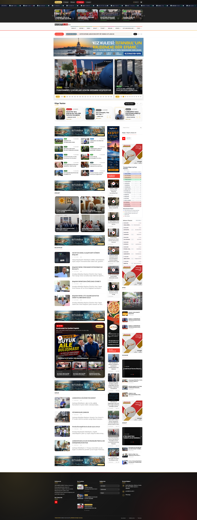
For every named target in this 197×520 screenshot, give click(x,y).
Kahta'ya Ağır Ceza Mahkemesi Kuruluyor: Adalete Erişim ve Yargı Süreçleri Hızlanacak (134, 454)
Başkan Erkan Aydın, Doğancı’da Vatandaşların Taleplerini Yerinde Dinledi (91, 211)
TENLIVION (57, 517)
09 (82, 96)
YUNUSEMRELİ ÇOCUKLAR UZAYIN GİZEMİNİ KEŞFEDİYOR (90, 498)
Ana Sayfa (103, 486)
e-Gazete (88, 2)
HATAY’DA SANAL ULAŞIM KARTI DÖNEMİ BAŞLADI (86, 254)
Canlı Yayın (81, 2)
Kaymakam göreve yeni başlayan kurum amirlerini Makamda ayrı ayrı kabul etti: (97, 166)
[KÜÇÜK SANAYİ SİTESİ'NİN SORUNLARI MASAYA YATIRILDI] (125, 388)
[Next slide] (140, 103)
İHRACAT (73, 28)
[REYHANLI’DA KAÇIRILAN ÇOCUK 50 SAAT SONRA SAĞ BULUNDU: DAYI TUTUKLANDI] (125, 449)
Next (141, 301)
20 (111, 96)
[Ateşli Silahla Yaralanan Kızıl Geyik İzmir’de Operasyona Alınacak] (113, 232)
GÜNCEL (117, 28)
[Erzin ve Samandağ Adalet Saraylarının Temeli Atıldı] (125, 462)
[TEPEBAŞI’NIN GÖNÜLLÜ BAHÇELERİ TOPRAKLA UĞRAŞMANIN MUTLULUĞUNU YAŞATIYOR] (85, 149)
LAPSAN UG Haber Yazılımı (76, 517)
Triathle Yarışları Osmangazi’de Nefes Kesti (84, 34)
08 (136, 96)
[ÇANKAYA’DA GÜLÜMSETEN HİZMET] (85, 141)
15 (98, 96)
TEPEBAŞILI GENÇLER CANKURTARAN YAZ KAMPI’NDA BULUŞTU (130, 301)
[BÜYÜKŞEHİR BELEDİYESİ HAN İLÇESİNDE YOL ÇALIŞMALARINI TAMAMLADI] (59, 173)
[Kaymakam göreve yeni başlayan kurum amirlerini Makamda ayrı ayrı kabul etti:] (85, 165)
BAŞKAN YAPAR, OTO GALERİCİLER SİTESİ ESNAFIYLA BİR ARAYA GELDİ (85, 296)
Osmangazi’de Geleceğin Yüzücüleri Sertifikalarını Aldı (113, 458)
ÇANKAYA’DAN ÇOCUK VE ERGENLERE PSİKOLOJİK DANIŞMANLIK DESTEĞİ (88, 442)
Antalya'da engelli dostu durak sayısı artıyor (86, 426)
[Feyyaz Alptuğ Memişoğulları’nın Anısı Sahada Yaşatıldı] (85, 157)
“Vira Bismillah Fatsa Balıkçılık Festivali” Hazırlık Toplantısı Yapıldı (131, 369)
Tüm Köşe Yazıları (129, 103)
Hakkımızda (103, 489)
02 (64, 96)
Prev (123, 301)
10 (85, 96)
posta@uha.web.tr (130, 491)
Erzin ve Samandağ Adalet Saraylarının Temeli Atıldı (135, 461)
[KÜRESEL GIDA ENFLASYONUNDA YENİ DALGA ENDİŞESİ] (125, 395)
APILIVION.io (4, 5)
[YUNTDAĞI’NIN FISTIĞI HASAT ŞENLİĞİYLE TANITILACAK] (59, 165)
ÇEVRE (65, 146)
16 (100, 96)
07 (77, 96)
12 (90, 96)
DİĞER (92, 162)
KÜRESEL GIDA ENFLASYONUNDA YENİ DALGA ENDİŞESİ (134, 394)
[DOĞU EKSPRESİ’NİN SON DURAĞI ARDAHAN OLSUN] (113, 270)
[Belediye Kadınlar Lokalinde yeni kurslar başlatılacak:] (85, 173)
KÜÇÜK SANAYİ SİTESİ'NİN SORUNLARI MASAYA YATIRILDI (135, 387)
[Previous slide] (137, 103)
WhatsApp (128, 494)
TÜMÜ (138, 28)
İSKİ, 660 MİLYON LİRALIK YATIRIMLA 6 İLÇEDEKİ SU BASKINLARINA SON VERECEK (113, 366)
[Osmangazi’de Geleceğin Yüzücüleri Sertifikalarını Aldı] (113, 452)
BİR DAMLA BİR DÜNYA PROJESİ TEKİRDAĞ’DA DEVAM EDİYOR (71, 150)
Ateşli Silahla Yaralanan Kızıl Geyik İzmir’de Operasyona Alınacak (114, 240)
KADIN (92, 170)
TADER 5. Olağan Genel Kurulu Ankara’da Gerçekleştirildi (114, 191)
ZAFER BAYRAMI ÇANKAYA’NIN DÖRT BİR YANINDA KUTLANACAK (90, 508)
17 (103, 96)
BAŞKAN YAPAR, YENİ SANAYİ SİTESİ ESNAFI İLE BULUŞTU (87, 268)
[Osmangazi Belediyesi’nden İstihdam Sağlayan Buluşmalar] (125, 381)
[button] (56, 76)
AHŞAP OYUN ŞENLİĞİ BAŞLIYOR (134, 313)
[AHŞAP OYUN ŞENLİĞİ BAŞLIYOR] (125, 313)
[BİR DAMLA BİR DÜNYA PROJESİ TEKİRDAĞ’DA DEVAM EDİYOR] (59, 149)
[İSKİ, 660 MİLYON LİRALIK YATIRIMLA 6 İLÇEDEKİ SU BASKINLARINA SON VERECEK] (113, 358)
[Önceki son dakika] (139, 34)
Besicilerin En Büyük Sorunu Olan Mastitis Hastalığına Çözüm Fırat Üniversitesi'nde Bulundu (113, 440)
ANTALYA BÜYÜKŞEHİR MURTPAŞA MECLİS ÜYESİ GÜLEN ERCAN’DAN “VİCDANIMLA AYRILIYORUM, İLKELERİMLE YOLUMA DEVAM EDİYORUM (66, 211)
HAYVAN (81, 28)
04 (69, 96)
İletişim (66, 2)
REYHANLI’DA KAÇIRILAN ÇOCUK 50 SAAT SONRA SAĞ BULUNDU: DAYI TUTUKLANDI (135, 448)
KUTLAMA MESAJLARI (128, 28)
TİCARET (102, 28)
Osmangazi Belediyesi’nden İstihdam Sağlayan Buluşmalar (135, 380)
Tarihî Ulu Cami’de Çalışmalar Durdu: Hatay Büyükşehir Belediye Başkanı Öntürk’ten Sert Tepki (113, 258)
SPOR (65, 138)
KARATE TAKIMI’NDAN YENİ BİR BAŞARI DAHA (134, 319)
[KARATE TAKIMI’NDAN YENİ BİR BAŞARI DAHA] (125, 320)
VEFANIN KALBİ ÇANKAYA (80, 412)
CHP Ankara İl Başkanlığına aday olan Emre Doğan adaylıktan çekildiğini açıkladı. (113, 404)
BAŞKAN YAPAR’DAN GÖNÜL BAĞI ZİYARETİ (86, 281)
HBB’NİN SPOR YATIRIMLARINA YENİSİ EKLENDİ (69, 142)
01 (121, 96)
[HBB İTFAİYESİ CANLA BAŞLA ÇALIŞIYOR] (113, 201)
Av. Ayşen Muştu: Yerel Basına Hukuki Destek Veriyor (113, 223)
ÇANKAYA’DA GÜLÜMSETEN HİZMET (96, 141)
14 (95, 96)
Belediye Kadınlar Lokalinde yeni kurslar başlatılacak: (96, 173)
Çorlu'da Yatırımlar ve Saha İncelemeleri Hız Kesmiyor (70, 157)
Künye (73, 2)
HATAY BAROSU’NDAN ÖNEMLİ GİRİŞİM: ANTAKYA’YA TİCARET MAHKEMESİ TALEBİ (130, 437)
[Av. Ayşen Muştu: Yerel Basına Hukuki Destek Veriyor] (113, 216)
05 (72, 96)
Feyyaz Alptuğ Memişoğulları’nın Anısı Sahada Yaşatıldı (95, 158)
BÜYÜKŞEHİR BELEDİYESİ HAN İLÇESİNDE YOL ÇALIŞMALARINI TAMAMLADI (71, 174)
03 (67, 96)
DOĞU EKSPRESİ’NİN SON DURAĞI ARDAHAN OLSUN (114, 276)
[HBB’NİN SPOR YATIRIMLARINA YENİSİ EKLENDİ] (59, 141)
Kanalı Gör (99, 326)
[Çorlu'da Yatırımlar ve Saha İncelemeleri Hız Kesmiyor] (59, 157)
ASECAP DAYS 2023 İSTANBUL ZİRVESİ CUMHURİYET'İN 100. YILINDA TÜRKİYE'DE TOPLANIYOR (113, 385)
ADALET (95, 28)
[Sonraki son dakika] (141, 34)
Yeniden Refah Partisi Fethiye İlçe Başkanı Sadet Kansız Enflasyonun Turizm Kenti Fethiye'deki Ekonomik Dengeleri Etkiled (92, 229)
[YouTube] (141, 2)
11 (87, 96)
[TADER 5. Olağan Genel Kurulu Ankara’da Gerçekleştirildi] (113, 183)
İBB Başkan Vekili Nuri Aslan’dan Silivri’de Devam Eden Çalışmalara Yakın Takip (65, 229)
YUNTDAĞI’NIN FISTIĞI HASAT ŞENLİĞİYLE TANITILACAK (71, 165)
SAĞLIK (92, 138)
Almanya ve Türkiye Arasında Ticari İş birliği (113, 293)
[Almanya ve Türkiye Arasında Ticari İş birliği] (113, 286)
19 (108, 96)
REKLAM (110, 28)
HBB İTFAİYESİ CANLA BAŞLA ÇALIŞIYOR (113, 207)
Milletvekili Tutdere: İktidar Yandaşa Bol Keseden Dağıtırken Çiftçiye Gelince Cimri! (113, 422)
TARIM (88, 28)
